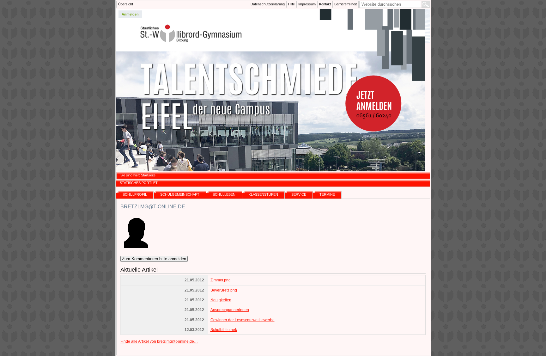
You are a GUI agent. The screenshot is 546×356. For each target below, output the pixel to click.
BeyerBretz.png (223, 290)
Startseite (148, 175)
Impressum (307, 4)
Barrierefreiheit (345, 4)
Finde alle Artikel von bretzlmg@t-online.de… (159, 341)
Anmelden (130, 14)
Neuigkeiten (220, 300)
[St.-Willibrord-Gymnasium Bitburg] (273, 90)
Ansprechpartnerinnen (229, 310)
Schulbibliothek (223, 330)
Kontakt (325, 4)
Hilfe (291, 4)
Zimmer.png (220, 280)
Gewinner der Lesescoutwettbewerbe (242, 320)
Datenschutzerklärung (268, 4)
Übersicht (125, 4)
